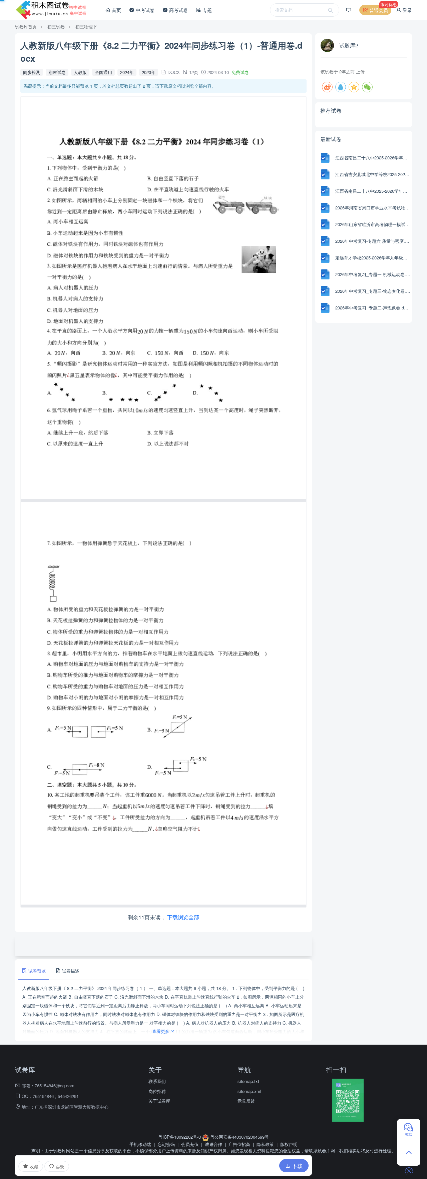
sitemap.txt (248, 1081)
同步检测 (31, 72)
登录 (406, 10)
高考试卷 (178, 10)
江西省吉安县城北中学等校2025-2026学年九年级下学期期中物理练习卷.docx (372, 174)
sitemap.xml (249, 1091)
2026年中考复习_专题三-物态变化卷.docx (372, 291)
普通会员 (379, 9)
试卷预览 (36, 971)
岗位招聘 (157, 1091)
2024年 (127, 72)
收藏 (33, 1166)
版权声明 (289, 1144)
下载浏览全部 (183, 917)
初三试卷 (56, 26)
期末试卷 (57, 72)
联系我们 (157, 1081)
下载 (297, 1166)
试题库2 (348, 45)
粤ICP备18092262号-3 (180, 1137)
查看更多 (160, 1031)
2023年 (148, 72)
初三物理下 (86, 26)
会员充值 (189, 1144)
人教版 (80, 72)
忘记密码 (166, 1144)
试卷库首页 (26, 26)
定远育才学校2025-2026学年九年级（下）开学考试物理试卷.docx (372, 257)
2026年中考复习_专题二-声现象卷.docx (372, 307)
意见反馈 (246, 1101)
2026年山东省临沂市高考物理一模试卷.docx (372, 224)
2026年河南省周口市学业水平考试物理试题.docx (372, 207)
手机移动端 (140, 1144)
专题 (206, 10)
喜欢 (59, 1166)
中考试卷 (144, 10)
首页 (115, 10)
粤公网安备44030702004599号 (239, 1137)
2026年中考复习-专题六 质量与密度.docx (372, 241)
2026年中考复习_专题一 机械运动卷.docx (372, 274)
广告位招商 (239, 1144)
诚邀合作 (213, 1144)
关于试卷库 (159, 1101)
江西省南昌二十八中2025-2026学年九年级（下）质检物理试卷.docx (372, 157)
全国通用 (103, 72)
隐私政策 (265, 1144)
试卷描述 (70, 971)
